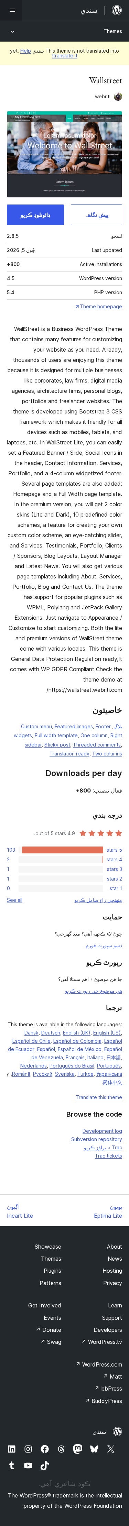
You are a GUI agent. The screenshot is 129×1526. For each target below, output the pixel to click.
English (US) (107, 1033)
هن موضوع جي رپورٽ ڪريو (93, 991)
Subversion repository (96, 1139)
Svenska (65, 1074)
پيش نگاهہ (96, 214)
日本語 (113, 1057)
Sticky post (57, 745)
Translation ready (69, 753)
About (114, 1246)
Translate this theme (99, 1097)
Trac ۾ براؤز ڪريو (103, 1147)
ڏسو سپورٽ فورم (104, 945)
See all (14, 900)
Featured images (74, 726)
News (115, 1258)
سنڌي (99, 1431)
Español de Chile (31, 1041)
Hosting (112, 1270)
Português (109, 1066)
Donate (48, 1329)
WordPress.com (98, 1364)
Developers (108, 1329)
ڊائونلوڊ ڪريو (35, 214)
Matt (112, 1376)
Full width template (56, 735)
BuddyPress (103, 1400)
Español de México (79, 1049)
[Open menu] (11, 10)
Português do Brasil (72, 1066)
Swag (50, 1341)
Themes (113, 31)
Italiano (95, 1057)
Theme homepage (101, 306)
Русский (42, 1074)
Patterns (50, 1283)
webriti (102, 96)
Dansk (31, 1033)
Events (52, 1317)
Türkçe (85, 1074)
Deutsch (50, 1033)
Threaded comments (97, 745)
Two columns (107, 753)
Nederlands (33, 1066)
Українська (109, 1074)
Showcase (48, 1246)
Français (75, 1057)
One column (94, 735)
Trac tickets (108, 1156)
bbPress (108, 1388)
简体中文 (112, 1082)
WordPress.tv (101, 1341)
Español (46, 1049)
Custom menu (36, 726)
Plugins (52, 1270)
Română (21, 1074)
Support (112, 1317)
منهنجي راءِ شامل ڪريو (98, 900)
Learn (115, 1305)
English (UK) (76, 1033)
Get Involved (44, 1305)
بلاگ (118, 726)
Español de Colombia (77, 1041)
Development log (102, 1131)
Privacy (112, 1283)
